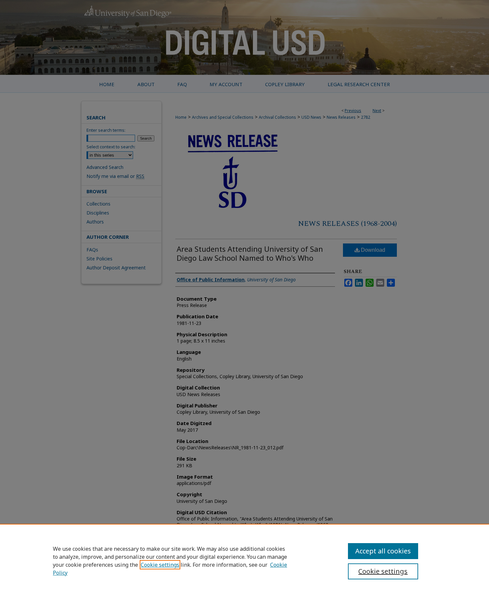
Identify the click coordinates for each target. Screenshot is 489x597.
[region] (244, 560)
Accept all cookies (383, 550)
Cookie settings (160, 564)
